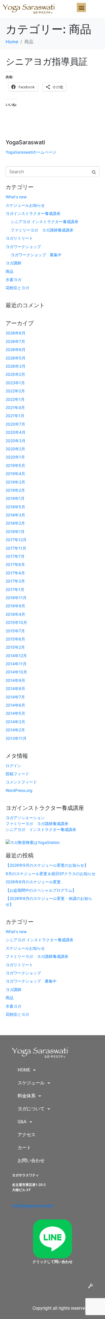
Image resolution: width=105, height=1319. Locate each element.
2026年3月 (15, 366)
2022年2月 (15, 390)
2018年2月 (15, 523)
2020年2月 (15, 448)
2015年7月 (15, 630)
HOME (24, 1070)
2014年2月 (15, 729)
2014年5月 (15, 713)
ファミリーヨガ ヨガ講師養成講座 (42, 230)
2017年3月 (15, 581)
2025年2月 (15, 374)
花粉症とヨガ (17, 287)
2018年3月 (15, 515)
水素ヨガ (13, 279)
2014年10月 (16, 671)
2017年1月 (15, 589)
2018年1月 (15, 531)
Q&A (22, 1121)
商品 (9, 271)
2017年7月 (15, 556)
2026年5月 (15, 358)
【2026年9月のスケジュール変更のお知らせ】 (47, 865)
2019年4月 (15, 473)
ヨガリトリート (19, 238)
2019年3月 (15, 482)
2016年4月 (15, 614)
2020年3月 (15, 440)
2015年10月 (16, 622)
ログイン (13, 765)
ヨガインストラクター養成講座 (33, 213)
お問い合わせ (31, 1160)
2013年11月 (16, 738)
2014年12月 (16, 655)
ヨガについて (31, 1108)
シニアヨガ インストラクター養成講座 (44, 221)
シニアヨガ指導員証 (47, 61)
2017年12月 (16, 539)
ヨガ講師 (13, 262)
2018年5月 (15, 506)
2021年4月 (15, 407)
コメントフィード (21, 781)
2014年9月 (15, 680)
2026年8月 (15, 333)
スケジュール (31, 1083)
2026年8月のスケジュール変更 (33, 881)
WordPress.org (19, 790)
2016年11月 (16, 597)
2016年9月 (15, 605)
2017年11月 (16, 548)
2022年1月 (15, 399)
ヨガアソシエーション (25, 817)
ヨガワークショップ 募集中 (36, 254)
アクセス (27, 1134)
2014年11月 (16, 663)
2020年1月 (15, 457)
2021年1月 (15, 415)
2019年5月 (15, 465)
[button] (81, 7)
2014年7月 (15, 697)
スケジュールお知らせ (25, 205)
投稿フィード (17, 773)
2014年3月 (15, 721)
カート (24, 1147)
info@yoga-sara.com (32, 1205)
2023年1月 (15, 382)
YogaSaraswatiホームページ (31, 152)
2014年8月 (15, 688)
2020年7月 (15, 424)
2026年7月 (15, 341)
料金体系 (27, 1095)
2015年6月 (15, 639)
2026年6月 (15, 349)
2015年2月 (15, 647)
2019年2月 (15, 490)
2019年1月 (15, 498)
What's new (16, 196)
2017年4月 (15, 572)
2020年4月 (15, 432)
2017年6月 (15, 564)
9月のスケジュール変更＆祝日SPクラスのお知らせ (50, 873)
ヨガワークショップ (23, 246)
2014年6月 (15, 705)
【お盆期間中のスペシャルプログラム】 (41, 890)
